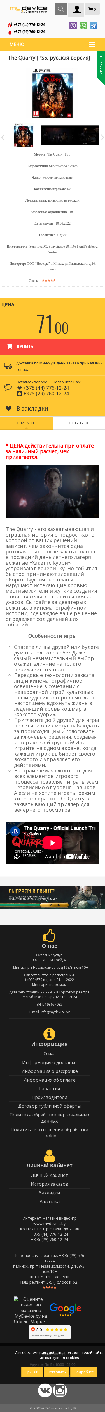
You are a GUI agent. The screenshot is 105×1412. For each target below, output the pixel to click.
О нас (49, 1054)
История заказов (49, 1184)
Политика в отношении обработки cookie (49, 1132)
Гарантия (49, 1088)
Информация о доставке (49, 1062)
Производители (49, 1097)
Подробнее (84, 1372)
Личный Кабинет (49, 1175)
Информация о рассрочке (49, 1071)
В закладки (31, 408)
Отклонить (57, 1372)
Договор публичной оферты (49, 1106)
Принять (32, 1372)
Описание (26, 423)
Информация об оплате (49, 1080)
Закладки (49, 1193)
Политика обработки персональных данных (49, 1118)
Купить (25, 347)
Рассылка (49, 1201)
